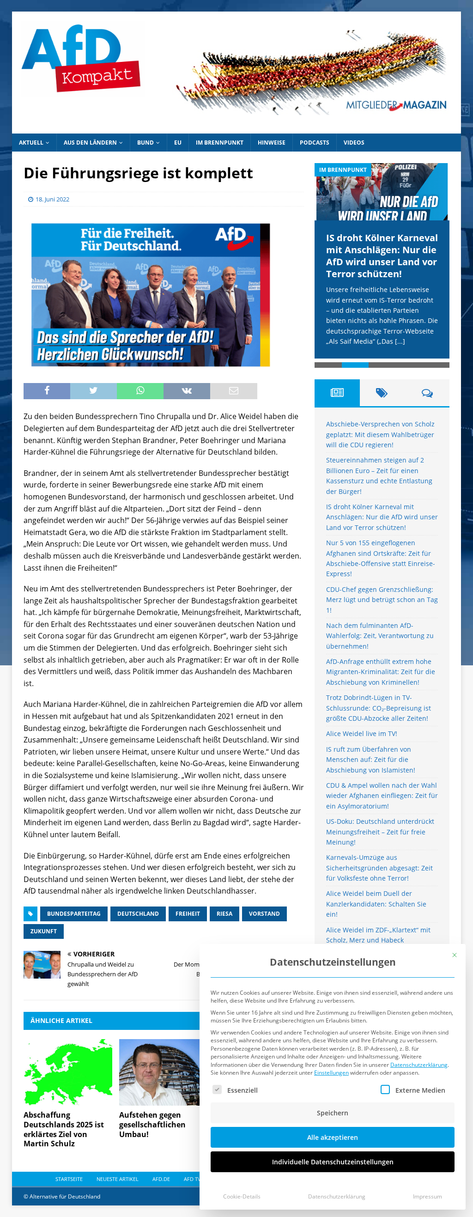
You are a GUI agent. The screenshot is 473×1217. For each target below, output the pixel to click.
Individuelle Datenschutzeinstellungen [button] (333, 1161)
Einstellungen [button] (331, 1073)
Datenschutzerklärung (419, 1065)
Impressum (427, 1196)
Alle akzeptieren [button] (332, 1137)
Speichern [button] (332, 1112)
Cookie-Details (242, 1196)
